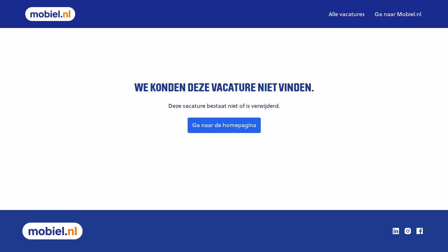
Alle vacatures (347, 14)
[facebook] (420, 231)
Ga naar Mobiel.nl (397, 14)
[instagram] (408, 231)
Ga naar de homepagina (224, 125)
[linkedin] (396, 231)
